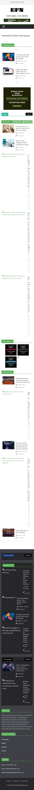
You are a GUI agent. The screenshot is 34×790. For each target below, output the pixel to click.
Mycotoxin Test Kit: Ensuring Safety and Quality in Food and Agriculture (29, 232)
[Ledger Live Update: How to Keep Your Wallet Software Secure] (8, 71)
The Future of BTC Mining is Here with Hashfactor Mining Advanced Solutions (22, 446)
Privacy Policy (24, 781)
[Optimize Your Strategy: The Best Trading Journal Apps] (8, 143)
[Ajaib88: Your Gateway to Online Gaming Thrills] (14, 415)
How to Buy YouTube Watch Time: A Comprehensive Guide (29, 171)
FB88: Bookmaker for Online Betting (22, 531)
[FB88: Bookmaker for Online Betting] (8, 534)
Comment (28, 122)
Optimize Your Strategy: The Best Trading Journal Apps (22, 142)
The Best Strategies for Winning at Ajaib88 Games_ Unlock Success (29, 295)
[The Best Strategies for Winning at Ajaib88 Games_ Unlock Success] (14, 283)
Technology (5, 739)
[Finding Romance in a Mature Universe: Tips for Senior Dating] (8, 129)
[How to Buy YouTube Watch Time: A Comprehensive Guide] (14, 161)
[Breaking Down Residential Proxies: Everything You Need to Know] (12, 691)
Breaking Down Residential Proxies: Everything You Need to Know (26, 687)
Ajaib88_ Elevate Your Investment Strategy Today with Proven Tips (23, 380)
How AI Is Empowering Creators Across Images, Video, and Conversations (22, 668)
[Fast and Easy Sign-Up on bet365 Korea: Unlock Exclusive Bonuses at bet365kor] (14, 492)
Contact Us (9, 781)
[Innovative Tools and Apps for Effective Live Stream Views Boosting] (12, 582)
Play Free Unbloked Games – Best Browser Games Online (22, 601)
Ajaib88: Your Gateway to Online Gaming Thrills (29, 406)
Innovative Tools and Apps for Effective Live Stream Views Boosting (26, 577)
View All (29, 114)
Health (3, 743)
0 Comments (20, 63)
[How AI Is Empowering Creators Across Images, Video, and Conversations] (8, 670)
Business (4, 747)
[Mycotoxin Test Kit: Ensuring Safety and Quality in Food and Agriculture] (14, 219)
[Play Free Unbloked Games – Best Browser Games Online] (9, 603)
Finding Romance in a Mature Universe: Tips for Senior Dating (22, 128)
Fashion (3, 751)
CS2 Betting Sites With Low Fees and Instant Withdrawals (22, 56)
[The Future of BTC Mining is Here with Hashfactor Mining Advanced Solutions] (8, 448)
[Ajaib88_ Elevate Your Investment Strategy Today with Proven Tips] (8, 382)
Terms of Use (16, 781)
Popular (7, 122)
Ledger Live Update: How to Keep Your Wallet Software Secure (23, 71)
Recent (18, 122)
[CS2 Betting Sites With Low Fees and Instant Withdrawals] (8, 57)
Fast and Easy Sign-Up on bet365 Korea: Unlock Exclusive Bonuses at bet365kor (29, 480)
